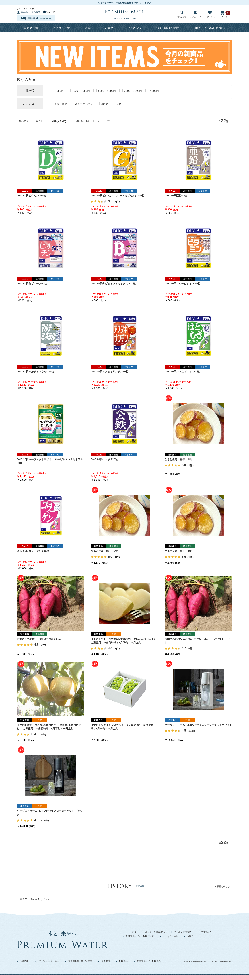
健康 (118, 103)
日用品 (104, 103)
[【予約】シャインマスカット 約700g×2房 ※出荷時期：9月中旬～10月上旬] (124, 689)
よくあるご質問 (170, 936)
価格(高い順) (81, 121)
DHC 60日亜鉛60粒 (176, 195)
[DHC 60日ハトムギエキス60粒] (198, 335)
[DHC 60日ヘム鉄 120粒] (124, 423)
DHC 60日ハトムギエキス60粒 (182, 371)
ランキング (134, 28)
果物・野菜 (60, 103)
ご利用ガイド (206, 932)
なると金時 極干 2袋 (178, 459)
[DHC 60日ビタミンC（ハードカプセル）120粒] (124, 159)
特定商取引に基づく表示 (80, 961)
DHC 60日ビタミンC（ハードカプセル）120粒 (117, 195)
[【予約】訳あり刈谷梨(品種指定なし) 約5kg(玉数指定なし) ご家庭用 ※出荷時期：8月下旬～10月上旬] (50, 689)
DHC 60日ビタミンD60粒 (31, 195)
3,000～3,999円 (107, 90)
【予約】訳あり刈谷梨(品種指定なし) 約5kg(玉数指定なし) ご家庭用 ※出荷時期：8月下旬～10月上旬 (49, 726)
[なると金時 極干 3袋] (124, 515)
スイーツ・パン (84, 103)
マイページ (195, 17)
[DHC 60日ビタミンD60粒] (50, 159)
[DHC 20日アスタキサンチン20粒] (124, 335)
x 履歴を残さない (223, 886)
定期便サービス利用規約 (149, 961)
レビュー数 (103, 121)
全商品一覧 (31, 28)
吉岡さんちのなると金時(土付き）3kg (39, 638)
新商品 (109, 28)
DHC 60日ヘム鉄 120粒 (104, 459)
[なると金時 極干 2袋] (198, 423)
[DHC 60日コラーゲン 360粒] (50, 515)
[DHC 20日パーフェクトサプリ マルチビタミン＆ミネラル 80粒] (50, 423)
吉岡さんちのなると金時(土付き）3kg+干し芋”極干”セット (197, 640)
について (209, 28)
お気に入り (209, 17)
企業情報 (24, 961)
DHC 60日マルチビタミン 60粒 (182, 283)
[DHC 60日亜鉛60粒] (198, 159)
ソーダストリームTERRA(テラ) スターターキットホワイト (198, 724)
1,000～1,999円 (80, 90)
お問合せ (191, 936)
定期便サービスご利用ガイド (139, 936)
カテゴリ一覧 (61, 28)
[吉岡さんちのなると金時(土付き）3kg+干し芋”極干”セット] (198, 603)
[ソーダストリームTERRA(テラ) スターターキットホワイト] (198, 689)
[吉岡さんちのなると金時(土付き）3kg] (50, 603)
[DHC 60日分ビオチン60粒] (50, 247)
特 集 (87, 28)
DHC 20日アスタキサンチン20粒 (109, 371)
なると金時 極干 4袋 (178, 550)
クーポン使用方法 (182, 932)
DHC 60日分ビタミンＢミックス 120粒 (113, 283)
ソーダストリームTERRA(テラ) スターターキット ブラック (50, 812)
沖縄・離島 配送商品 (167, 28)
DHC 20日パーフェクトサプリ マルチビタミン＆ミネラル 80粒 (50, 461)
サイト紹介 (130, 932)
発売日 (39, 121)
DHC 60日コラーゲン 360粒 (33, 550)
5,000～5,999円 (133, 90)
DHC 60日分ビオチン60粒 (32, 283)
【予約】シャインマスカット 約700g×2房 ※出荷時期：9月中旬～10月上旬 (122, 726)
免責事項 (105, 961)
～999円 (59, 90)
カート (224, 17)
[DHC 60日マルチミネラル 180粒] (50, 335)
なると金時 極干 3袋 (104, 550)
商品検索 (181, 17)
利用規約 (123, 961)
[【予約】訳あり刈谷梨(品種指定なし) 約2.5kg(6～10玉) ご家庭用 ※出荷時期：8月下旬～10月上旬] (124, 603)
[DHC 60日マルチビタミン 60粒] (198, 247)
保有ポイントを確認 (30, 12)
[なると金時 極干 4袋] (198, 515)
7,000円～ (155, 90)
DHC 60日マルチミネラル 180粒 (35, 371)
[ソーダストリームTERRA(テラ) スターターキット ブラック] (50, 775)
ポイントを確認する (155, 932)
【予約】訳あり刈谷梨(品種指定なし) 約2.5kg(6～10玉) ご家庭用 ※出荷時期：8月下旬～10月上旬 (124, 640)
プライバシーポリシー (48, 961)
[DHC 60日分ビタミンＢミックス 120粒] (124, 247)
